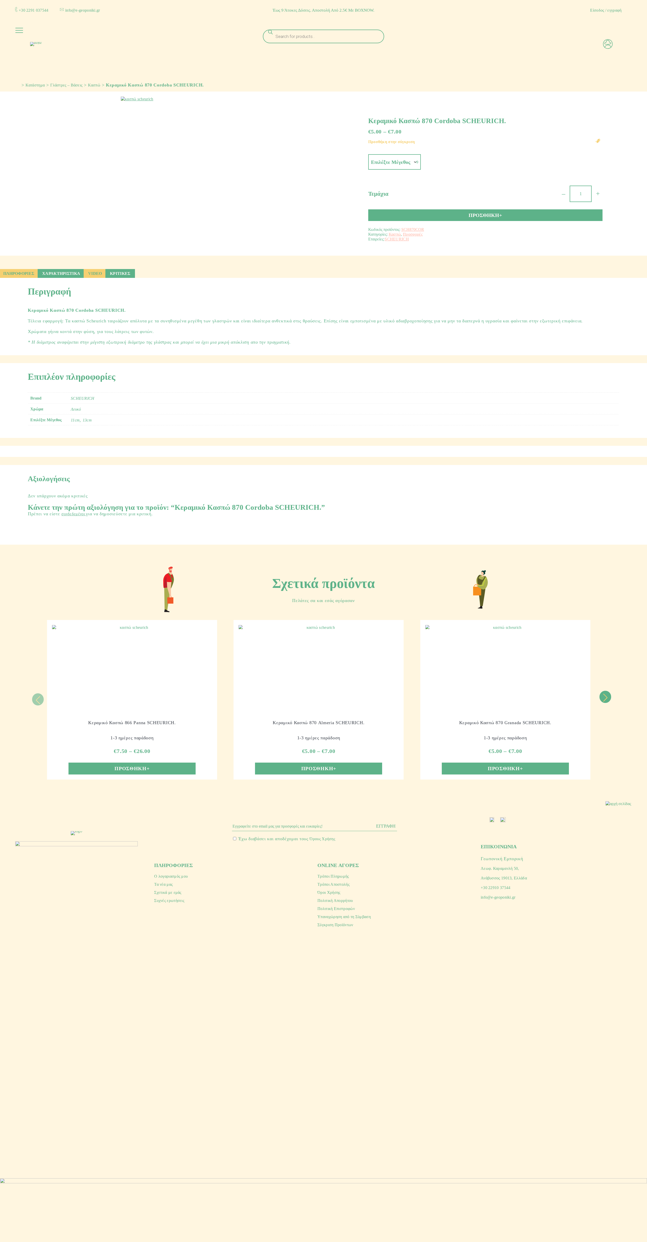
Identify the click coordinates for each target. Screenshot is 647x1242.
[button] (605, 696)
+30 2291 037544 (34, 10)
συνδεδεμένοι (73, 514)
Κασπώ (94, 85)
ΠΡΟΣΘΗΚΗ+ (485, 215)
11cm (75, 420)
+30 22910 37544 (496, 887)
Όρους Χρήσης (322, 839)
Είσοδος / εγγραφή (605, 10)
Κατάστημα (35, 85)
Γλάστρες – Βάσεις (66, 85)
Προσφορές (413, 234)
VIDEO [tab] (95, 273)
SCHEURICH (397, 239)
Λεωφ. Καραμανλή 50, (500, 868)
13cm (87, 420)
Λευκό (76, 409)
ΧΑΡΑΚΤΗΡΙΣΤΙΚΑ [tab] (61, 273)
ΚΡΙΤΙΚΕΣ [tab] (120, 273)
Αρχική (17, 84)
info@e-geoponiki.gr (82, 10)
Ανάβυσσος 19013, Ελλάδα (504, 878)
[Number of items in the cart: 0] (630, 47)
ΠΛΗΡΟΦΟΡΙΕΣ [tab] (18, 273)
